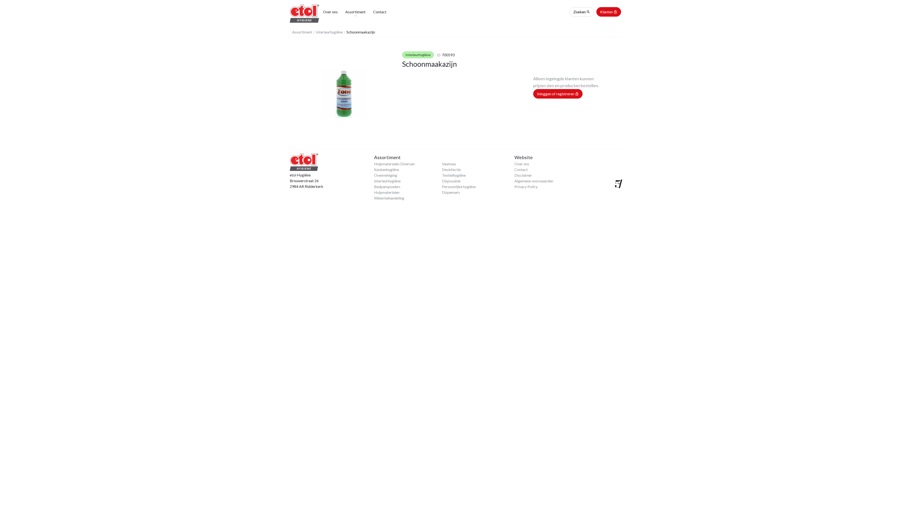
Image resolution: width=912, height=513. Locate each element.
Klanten (608, 12)
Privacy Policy (526, 186)
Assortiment (302, 32)
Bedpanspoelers (387, 186)
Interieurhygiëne (329, 32)
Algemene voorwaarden (533, 181)
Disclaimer (523, 175)
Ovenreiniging (385, 175)
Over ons (521, 164)
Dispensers (451, 192)
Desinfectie (451, 169)
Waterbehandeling (389, 198)
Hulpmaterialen (386, 192)
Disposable (451, 181)
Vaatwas (449, 164)
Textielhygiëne (454, 175)
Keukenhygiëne (386, 169)
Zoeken (581, 12)
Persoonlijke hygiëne (459, 186)
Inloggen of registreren (558, 93)
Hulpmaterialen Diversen (394, 164)
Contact (521, 169)
